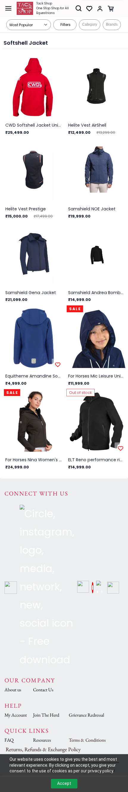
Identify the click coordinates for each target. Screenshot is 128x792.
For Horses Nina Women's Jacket (33, 460)
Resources (42, 740)
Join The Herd (46, 715)
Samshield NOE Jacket (91, 209)
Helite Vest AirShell (87, 125)
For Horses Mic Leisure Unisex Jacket (96, 376)
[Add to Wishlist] (58, 365)
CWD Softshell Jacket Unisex (33, 125)
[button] (87, 9)
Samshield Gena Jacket (30, 293)
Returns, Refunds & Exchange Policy (43, 749)
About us (12, 690)
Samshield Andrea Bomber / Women (96, 293)
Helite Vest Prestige (25, 209)
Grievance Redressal (86, 715)
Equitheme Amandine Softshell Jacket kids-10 (33, 376)
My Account (15, 715)
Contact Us (43, 690)
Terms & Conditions (87, 740)
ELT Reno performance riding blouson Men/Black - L (96, 460)
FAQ (9, 740)
